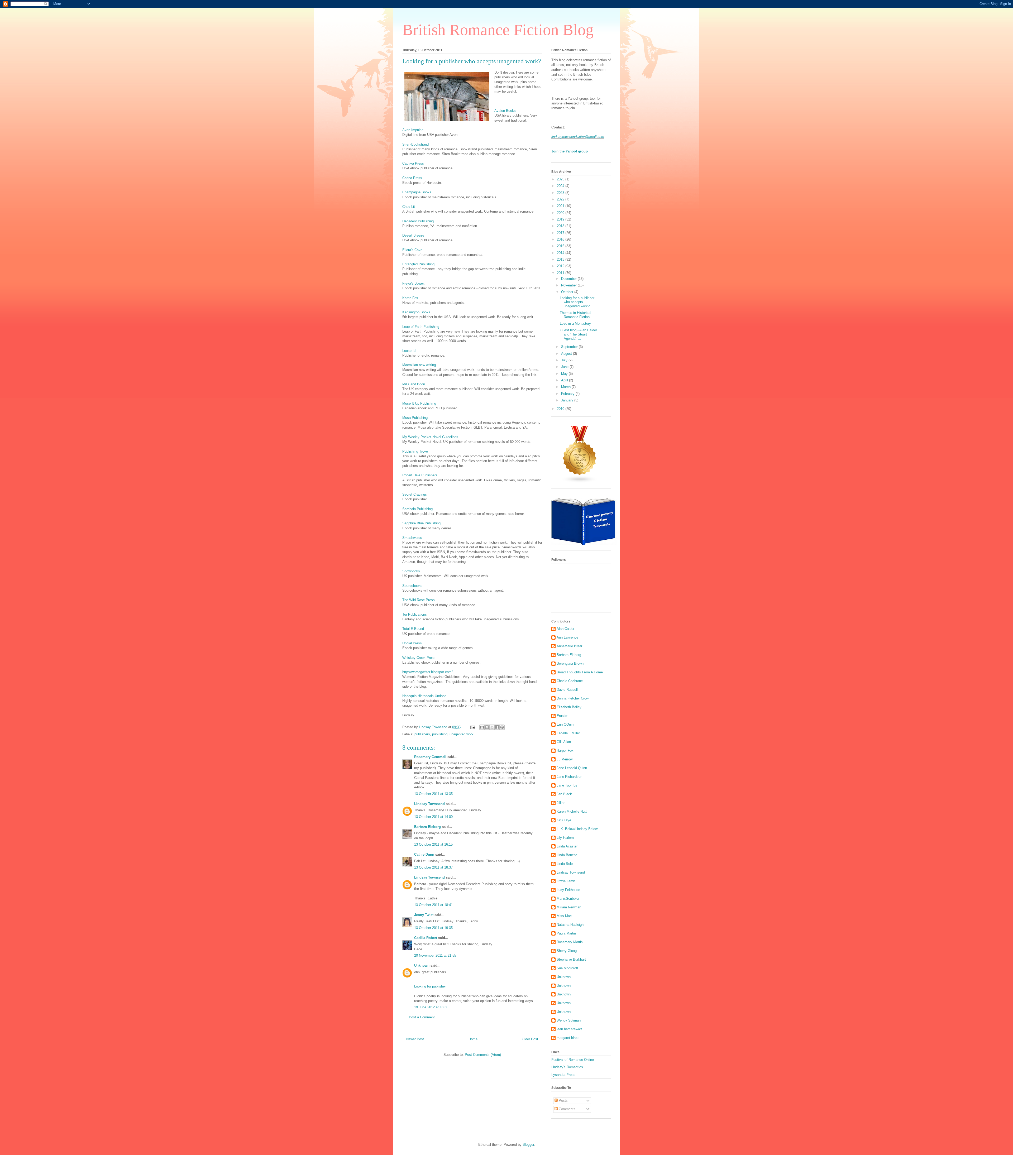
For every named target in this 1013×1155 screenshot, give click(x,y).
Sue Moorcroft (567, 968)
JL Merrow (564, 759)
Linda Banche (567, 855)
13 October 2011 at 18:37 (433, 867)
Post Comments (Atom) (483, 1055)
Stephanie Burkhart (571, 959)
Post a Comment (422, 1017)
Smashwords (412, 538)
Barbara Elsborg (427, 827)
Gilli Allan (564, 742)
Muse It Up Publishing (419, 403)
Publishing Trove (415, 451)
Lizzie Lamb (566, 881)
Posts (563, 1101)
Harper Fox (565, 751)
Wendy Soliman (569, 1020)
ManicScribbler (568, 898)
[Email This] (482, 727)
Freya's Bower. (413, 283)
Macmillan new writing (419, 365)
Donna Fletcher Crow (573, 698)
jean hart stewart (569, 1029)
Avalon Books (505, 111)
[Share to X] (492, 727)
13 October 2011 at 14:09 (433, 817)
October (567, 292)
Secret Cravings (414, 494)
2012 (561, 266)
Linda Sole (565, 864)
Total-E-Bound (413, 629)
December (569, 279)
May (565, 374)
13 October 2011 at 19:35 (433, 928)
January (567, 400)
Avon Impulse (412, 130)
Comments (566, 1109)
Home (473, 1039)
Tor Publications (414, 614)
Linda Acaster (567, 846)
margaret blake (568, 1038)
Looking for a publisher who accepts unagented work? (577, 302)
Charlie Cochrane (570, 681)
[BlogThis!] (487, 727)
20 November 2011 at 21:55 (435, 955)
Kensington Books (416, 312)
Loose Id (408, 351)
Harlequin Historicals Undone (424, 696)
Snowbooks (411, 571)
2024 (561, 186)
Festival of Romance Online (572, 1060)
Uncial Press (412, 643)
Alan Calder (565, 629)
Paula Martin (566, 933)
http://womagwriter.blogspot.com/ (427, 672)
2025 (561, 179)
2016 (561, 239)
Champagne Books (416, 192)
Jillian (561, 803)
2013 (561, 259)
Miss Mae (564, 916)
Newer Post (415, 1039)
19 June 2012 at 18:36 (431, 1007)
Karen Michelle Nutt (572, 811)
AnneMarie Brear (569, 646)
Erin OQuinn (566, 724)
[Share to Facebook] (497, 727)
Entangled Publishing (418, 264)
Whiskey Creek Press (419, 658)
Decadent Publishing (418, 221)
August (567, 354)
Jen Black (564, 794)
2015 (561, 246)
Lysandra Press (563, 1075)
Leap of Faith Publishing (420, 327)
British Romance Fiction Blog (498, 30)
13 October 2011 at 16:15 (433, 844)
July (564, 360)
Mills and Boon (413, 384)
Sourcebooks (412, 586)
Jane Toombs (567, 785)
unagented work (462, 734)
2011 (561, 273)
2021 (561, 206)
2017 (561, 233)
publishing (439, 734)
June (565, 367)
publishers (422, 734)
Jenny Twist (423, 915)
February (568, 394)
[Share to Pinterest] (502, 727)
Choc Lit (408, 207)
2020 (561, 213)
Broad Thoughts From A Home (580, 672)
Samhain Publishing (417, 509)
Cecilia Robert (425, 938)
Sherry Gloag (567, 951)
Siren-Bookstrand (415, 144)
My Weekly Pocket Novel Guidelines (430, 437)
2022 (561, 199)
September (570, 347)
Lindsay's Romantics (567, 1067)
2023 (561, 193)
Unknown (421, 965)
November (569, 285)
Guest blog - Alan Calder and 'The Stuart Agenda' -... (578, 334)
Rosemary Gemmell (430, 757)
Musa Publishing (415, 418)
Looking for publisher (430, 986)
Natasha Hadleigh (570, 925)
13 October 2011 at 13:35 (433, 794)
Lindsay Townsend (429, 804)
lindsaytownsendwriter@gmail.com (577, 137)
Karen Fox (410, 298)
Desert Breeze (413, 235)
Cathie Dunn (424, 854)
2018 (561, 226)
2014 (561, 253)
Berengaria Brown (570, 663)
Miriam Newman (569, 907)
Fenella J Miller (568, 733)
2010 (561, 409)
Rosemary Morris (570, 942)
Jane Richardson (569, 777)
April (565, 380)
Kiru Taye (564, 820)
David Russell (567, 690)
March (566, 387)
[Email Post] (472, 727)
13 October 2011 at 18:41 (433, 905)
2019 (561, 219)
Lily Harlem (565, 838)
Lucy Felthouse (568, 890)
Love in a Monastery (575, 323)
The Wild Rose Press (418, 600)
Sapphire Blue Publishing (421, 523)
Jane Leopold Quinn (572, 768)
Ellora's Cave (412, 250)
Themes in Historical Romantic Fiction (575, 315)
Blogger (528, 1145)
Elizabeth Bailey (569, 707)
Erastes (562, 716)
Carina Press (412, 178)
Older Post (530, 1039)
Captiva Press (413, 163)
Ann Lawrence (567, 637)
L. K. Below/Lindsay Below (577, 829)
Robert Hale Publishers (419, 475)
